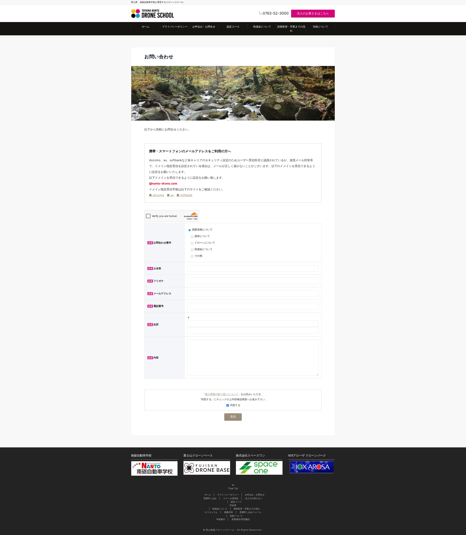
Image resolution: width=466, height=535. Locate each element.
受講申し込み (210, 498)
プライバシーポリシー (174, 26)
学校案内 (220, 519)
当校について (320, 26)
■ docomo (156, 195)
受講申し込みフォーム (250, 512)
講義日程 (228, 512)
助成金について (262, 26)
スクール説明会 (230, 498)
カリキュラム (211, 512)
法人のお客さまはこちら (313, 13)
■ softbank (184, 195)
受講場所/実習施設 (241, 519)
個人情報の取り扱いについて (221, 394)
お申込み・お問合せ (203, 26)
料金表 (233, 505)
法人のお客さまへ (253, 498)
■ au (170, 195)
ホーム (145, 26)
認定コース (233, 26)
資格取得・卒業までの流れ (291, 28)
